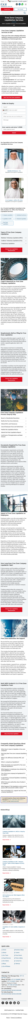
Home (4, 949)
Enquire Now (7, 9)
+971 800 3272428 (12, 985)
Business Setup (19, 949)
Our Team (5, 955)
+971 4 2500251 (11, 981)
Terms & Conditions (16, 1017)
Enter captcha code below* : (12, 127)
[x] (6, 1003)
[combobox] (5, 110)
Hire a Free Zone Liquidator (11, 733)
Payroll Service (7, 958)
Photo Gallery (19, 958)
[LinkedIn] (14, 1003)
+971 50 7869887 (15, 979)
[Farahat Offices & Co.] (4, 4)
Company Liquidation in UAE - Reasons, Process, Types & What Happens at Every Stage (13, 863)
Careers (17, 952)
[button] (24, 13)
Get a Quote (20, 9)
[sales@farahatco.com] (17, 4)
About (4, 952)
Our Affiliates (6, 966)
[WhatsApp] (22, 4)
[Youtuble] (18, 1003)
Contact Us (18, 960)
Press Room (18, 955)
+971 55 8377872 (13, 799)
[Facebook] (2, 1003)
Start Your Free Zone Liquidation (12, 97)
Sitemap (17, 963)
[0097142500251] (20, 4)
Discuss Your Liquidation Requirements (11, 249)
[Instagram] (10, 1003)
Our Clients (6, 960)
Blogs (4, 963)
